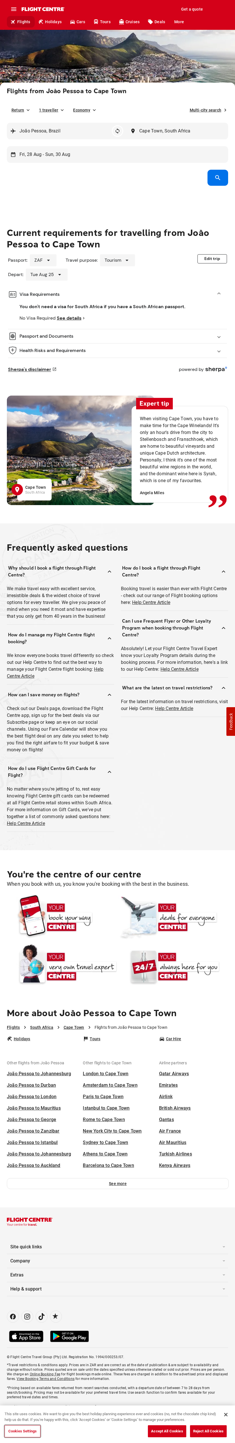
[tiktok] (42, 1317)
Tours (105, 21)
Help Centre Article (26, 823)
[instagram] (27, 1317)
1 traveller (48, 110)
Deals (159, 21)
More (179, 21)
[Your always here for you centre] (173, 966)
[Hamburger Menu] (14, 9)
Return (17, 110)
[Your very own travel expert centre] (62, 966)
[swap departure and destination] (117, 131)
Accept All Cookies (167, 1431)
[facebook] (13, 1317)
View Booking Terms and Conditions (46, 1379)
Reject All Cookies (208, 1431)
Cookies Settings (22, 1431)
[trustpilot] (56, 1317)
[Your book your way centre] (62, 917)
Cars (81, 21)
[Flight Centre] (43, 9)
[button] (118, 1183)
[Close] (226, 1414)
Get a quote (192, 9)
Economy (81, 110)
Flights (23, 21)
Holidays (53, 21)
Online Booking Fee (45, 1374)
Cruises (133, 21)
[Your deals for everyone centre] (173, 917)
